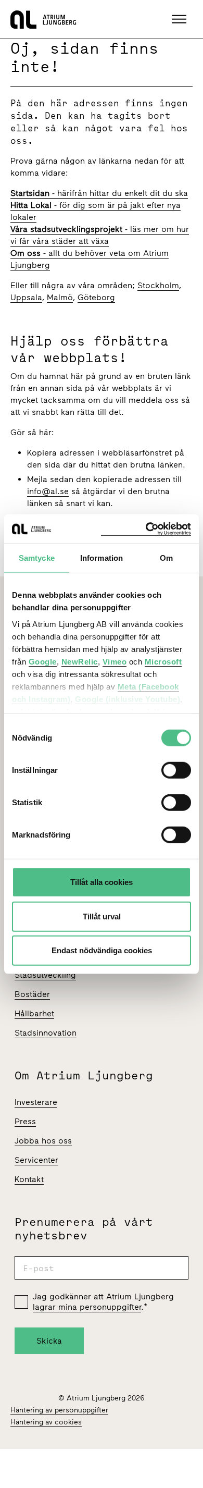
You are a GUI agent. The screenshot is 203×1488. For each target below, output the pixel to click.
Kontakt (29, 1179)
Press (25, 1121)
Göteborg (96, 297)
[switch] (176, 770)
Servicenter (36, 1160)
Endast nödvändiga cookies (102, 950)
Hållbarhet (34, 1013)
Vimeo (115, 661)
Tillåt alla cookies (101, 882)
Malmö (60, 297)
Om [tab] (166, 558)
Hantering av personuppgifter (59, 1410)
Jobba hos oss (43, 1141)
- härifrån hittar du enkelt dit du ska (99, 193)
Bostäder (32, 994)
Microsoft (163, 661)
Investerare (36, 1102)
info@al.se (48, 491)
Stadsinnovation (46, 1033)
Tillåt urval (102, 916)
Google (43, 661)
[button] (180, 19)
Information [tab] (101, 558)
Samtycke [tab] (37, 558)
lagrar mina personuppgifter (87, 1307)
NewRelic (79, 661)
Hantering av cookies (46, 1422)
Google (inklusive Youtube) (127, 698)
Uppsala (26, 297)
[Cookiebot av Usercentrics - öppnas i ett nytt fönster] (146, 529)
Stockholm (158, 285)
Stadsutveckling (45, 975)
